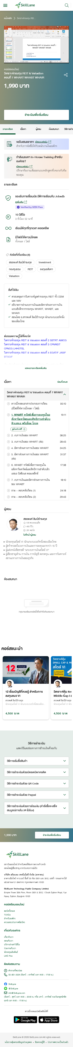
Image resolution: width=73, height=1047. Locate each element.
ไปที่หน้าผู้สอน (29, 535)
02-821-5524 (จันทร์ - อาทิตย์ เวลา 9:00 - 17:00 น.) (30, 975)
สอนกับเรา (8, 941)
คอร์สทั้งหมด (9, 911)
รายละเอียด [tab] (8, 129)
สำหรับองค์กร (9, 919)
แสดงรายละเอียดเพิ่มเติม (36, 368)
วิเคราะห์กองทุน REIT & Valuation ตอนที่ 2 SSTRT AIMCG (35, 340)
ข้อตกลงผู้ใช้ (39, 1042)
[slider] (32, 60)
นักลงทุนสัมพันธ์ (11, 952)
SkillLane (12, 984)
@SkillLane (13, 989)
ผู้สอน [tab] (38, 129)
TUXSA (7, 915)
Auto (52, 60)
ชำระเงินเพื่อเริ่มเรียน (36, 114)
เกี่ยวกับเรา (8, 937)
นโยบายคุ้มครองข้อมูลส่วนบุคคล (18, 1042)
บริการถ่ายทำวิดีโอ (12, 945)
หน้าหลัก (8, 18)
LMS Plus (8, 956)
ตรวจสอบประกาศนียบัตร (14, 922)
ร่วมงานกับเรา (10, 948)
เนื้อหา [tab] (23, 129)
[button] (20, 262)
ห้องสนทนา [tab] (54, 129)
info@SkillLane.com (16, 993)
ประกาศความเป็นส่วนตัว (58, 1042)
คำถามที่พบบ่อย (15, 971)
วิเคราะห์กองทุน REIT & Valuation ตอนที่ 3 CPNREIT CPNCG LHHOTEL (32, 346)
